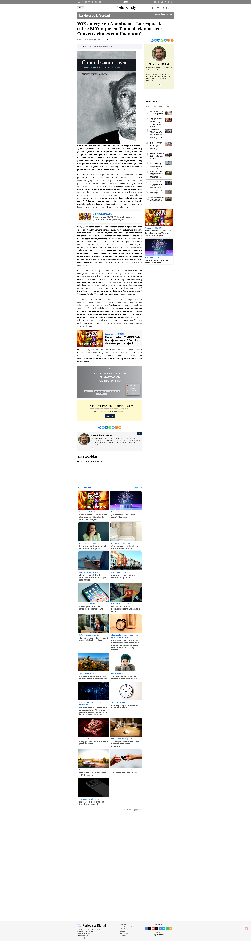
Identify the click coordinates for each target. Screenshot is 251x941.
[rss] (170, 928)
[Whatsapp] (162, 40)
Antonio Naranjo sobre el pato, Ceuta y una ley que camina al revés (157, 199)
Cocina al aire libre (100, 391)
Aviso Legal (123, 924)
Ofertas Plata (132, 390)
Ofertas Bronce (133, 393)
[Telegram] (166, 8)
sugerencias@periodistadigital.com (87, 938)
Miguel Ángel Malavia (85, 40)
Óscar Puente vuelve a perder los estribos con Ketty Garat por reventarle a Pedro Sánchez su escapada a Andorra (157, 122)
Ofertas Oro (132, 388)
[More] (172, 40)
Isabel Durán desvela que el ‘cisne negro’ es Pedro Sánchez (156, 192)
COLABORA (109, 416)
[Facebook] (152, 8)
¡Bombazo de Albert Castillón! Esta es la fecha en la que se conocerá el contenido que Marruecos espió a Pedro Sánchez (156, 146)
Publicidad (122, 931)
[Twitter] (155, 40)
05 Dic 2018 (97, 40)
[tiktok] (156, 928)
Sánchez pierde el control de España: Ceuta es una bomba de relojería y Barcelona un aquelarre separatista (157, 165)
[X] (155, 8)
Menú (81, 8)
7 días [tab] (154, 106)
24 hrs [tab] (147, 106)
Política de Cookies (125, 929)
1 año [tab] (167, 106)
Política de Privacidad (126, 927)
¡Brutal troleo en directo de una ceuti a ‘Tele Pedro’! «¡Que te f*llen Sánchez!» (157, 156)
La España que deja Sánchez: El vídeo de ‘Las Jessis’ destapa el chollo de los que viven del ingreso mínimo (157, 184)
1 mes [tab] (161, 106)
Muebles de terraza (113, 391)
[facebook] (146, 928)
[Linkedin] (158, 40)
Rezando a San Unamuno (95, 46)
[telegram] (163, 928)
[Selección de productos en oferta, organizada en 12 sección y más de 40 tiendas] (110, 369)
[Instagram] (163, 8)
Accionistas (123, 935)
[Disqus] (109, 840)
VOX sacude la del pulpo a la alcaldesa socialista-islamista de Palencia (157, 113)
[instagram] (160, 928)
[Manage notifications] (246, 928)
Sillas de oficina (101, 393)
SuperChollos (132, 385)
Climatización (88, 391)
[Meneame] (168, 40)
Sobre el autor (107, 46)
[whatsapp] (169, 8)
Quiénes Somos (124, 933)
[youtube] (153, 928)
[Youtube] (158, 8)
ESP (172, 8)
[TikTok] (160, 8)
